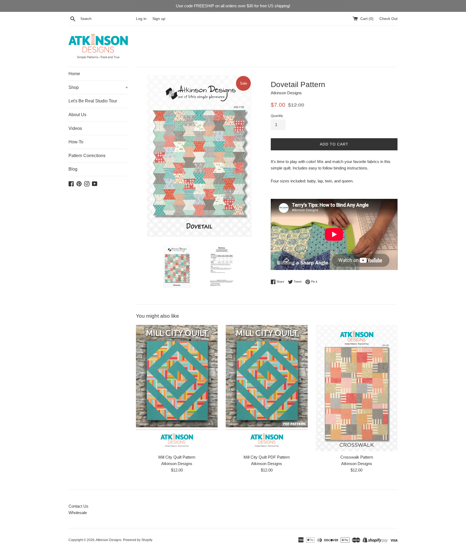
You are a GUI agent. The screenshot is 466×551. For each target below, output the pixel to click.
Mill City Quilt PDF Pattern (267, 457)
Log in (141, 19)
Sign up (158, 19)
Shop (98, 87)
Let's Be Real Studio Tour (92, 101)
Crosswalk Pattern (356, 457)
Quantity (277, 116)
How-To (75, 142)
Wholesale (77, 512)
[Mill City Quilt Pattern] (177, 388)
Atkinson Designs (108, 540)
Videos (75, 128)
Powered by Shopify (137, 540)
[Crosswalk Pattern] (357, 388)
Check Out (388, 19)
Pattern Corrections (86, 155)
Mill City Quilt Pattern (176, 457)
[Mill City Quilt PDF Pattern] (266, 388)
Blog (72, 169)
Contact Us (78, 506)
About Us (77, 114)
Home (74, 73)
